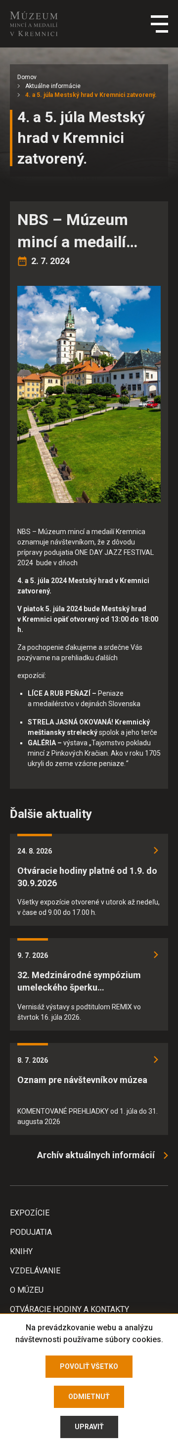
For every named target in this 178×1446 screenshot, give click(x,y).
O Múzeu (27, 1290)
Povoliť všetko (89, 1366)
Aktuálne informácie (53, 86)
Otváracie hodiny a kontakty (69, 1309)
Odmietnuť (89, 1397)
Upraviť (89, 1427)
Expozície (29, 1213)
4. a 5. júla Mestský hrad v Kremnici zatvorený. (91, 94)
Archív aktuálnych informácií (96, 1155)
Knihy (21, 1251)
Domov (27, 77)
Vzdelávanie (35, 1270)
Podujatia (31, 1232)
